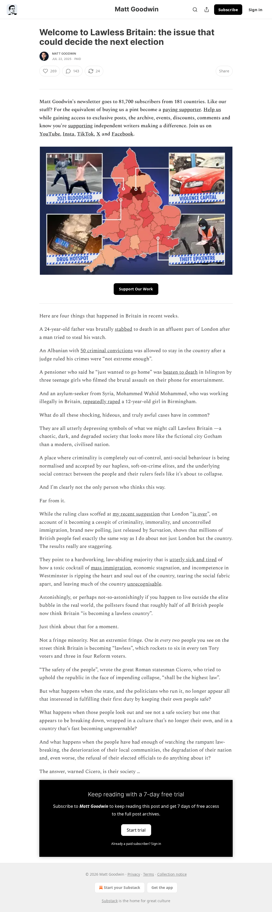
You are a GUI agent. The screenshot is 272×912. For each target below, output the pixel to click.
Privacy (134, 874)
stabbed (123, 329)
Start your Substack (122, 887)
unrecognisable (144, 584)
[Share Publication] (206, 9)
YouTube (49, 134)
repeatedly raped (101, 401)
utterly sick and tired (193, 560)
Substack (110, 900)
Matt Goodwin (64, 53)
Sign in (255, 9)
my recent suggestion (136, 514)
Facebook (122, 134)
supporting (80, 126)
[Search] (195, 9)
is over (200, 514)
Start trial (136, 830)
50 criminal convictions (106, 351)
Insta (68, 134)
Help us (212, 110)
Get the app (162, 887)
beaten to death (180, 372)
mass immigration (111, 568)
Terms (148, 874)
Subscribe (228, 9)
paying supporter (182, 110)
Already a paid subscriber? (136, 843)
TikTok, (86, 134)
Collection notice (172, 874)
